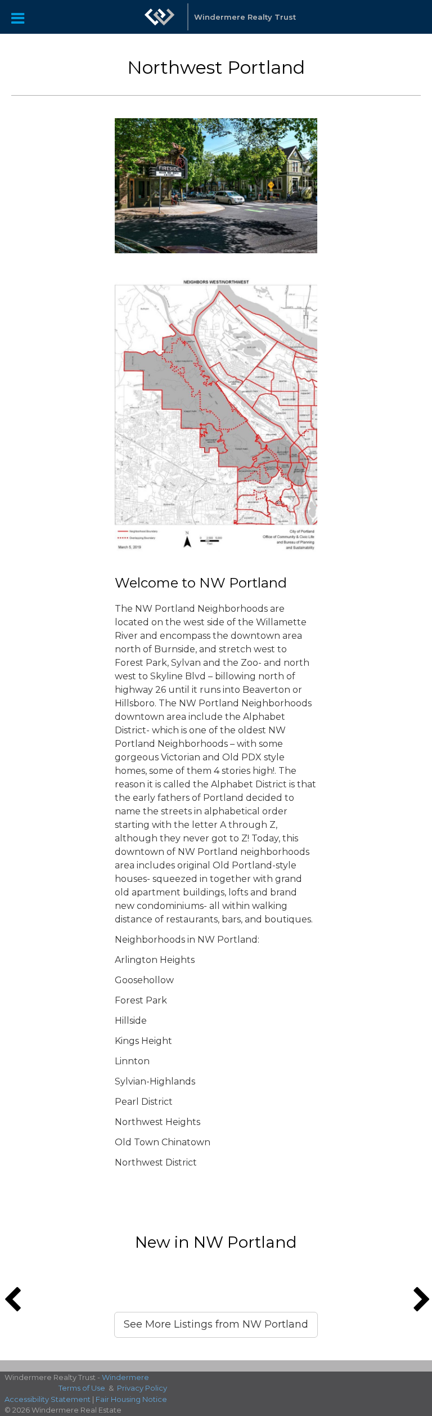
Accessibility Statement (47, 1399)
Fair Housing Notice (131, 1399)
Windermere (125, 1377)
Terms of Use (81, 1387)
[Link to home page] (159, 17)
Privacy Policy (142, 1387)
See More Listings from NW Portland (216, 1324)
